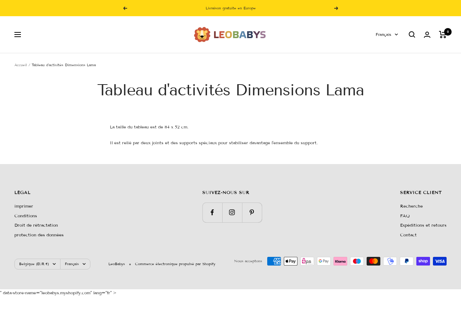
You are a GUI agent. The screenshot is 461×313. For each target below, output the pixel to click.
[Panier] (443, 34)
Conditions (25, 215)
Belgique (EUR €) (34, 264)
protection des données (39, 234)
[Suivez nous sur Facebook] (212, 212)
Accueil (20, 65)
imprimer (23, 206)
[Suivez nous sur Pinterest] (252, 212)
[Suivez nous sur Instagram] (232, 212)
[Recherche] (412, 34)
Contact (408, 234)
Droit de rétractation (36, 225)
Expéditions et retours (423, 225)
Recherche (411, 206)
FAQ (405, 215)
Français (383, 34)
